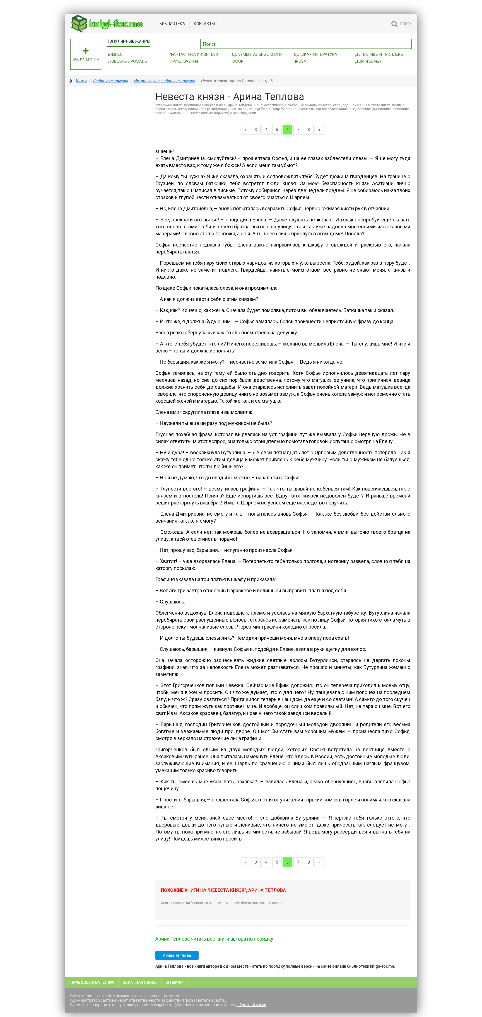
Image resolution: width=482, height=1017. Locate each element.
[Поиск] (407, 43)
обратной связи (251, 1004)
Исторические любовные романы (164, 81)
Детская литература (315, 54)
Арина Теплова (177, 955)
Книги (81, 81)
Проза (299, 61)
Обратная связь (139, 982)
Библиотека (172, 23)
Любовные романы (128, 61)
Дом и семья (368, 61)
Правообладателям (92, 982)
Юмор (238, 61)
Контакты (204, 23)
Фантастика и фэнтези (194, 54)
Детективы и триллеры (379, 54)
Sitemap (174, 982)
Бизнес (115, 54)
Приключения (184, 61)
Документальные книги (257, 54)
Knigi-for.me (112, 23)
